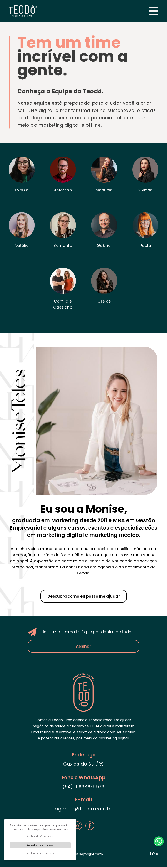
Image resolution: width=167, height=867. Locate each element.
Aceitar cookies (40, 845)
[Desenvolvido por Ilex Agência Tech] (153, 854)
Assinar (83, 646)
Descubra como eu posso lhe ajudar (83, 596)
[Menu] (153, 11)
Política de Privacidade (40, 836)
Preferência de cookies (40, 853)
